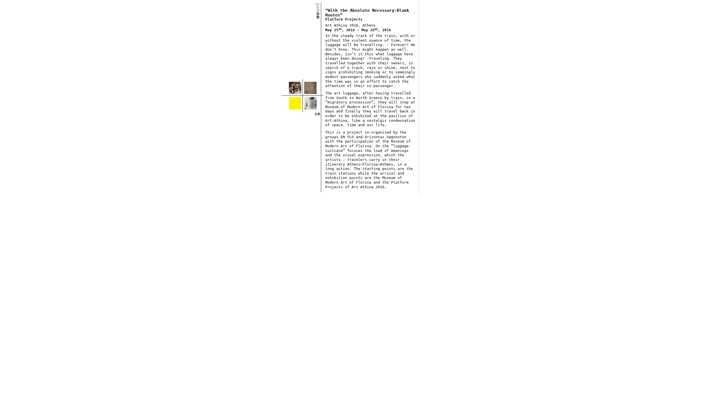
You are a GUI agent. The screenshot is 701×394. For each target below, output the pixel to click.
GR (317, 114)
